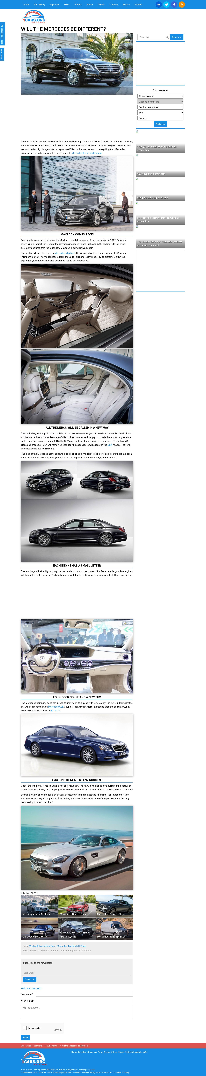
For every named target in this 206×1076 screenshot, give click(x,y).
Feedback (77, 1072)
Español (138, 4)
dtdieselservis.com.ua (29, 1072)
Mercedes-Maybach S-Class (71, 946)
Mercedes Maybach (65, 253)
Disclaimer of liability (121, 1072)
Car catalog (39, 4)
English (126, 4)
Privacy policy (107, 1072)
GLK (110, 444)
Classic (101, 4)
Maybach (33, 946)
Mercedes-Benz (47, 946)
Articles (78, 4)
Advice (90, 4)
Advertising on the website (63, 1072)
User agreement (95, 1072)
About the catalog (46, 1072)
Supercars (54, 4)
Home (26, 4)
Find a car (160, 124)
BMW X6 (55, 710)
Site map (85, 1072)
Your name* (27, 994)
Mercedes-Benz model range (87, 153)
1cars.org (44, 16)
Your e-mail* (27, 1000)
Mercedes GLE (55, 706)
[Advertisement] (45, 117)
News (67, 4)
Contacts (114, 4)
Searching (176, 37)
